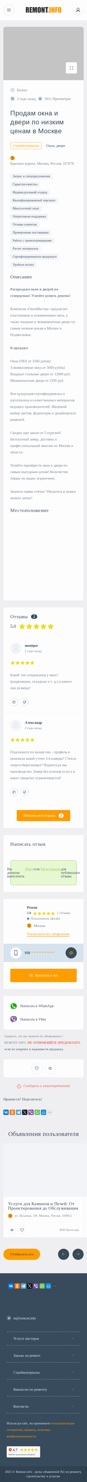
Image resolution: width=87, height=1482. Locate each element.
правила (29, 1430)
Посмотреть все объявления (48, 934)
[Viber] (31, 1112)
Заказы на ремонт (27, 1355)
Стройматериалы (26, 1372)
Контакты (21, 1406)
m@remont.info (24, 1318)
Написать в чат (46, 975)
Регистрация (50, 869)
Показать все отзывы (42, 815)
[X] (24, 1112)
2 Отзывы (63, 913)
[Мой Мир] (43, 1112)
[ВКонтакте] (6, 1112)
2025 (8, 1472)
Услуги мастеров (26, 1338)
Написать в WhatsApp (37, 1006)
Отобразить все (21, 1254)
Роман (32, 907)
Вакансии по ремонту (30, 1389)
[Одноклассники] (12, 1112)
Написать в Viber (33, 1019)
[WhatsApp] (37, 1112)
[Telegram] (18, 1112)
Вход (29, 869)
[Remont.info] (43, 10)
